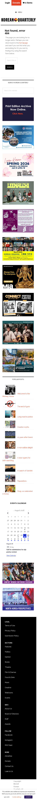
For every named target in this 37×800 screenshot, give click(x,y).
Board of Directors (12, 714)
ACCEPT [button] (28, 797)
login (7, 3)
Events (7, 698)
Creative (8, 688)
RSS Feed (8, 745)
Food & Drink (10, 677)
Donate (16, 3)
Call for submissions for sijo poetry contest (16, 550)
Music (7, 682)
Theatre (8, 667)
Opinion (8, 657)
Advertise (8, 756)
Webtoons (9, 693)
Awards (7, 724)
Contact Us (9, 766)
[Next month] (28, 513)
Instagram (9, 740)
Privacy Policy (10, 631)
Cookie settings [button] (16, 797)
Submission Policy (12, 636)
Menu (20, 12)
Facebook (8, 735)
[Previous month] (7, 513)
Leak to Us (9, 771)
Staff (6, 719)
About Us (8, 709)
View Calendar (11, 555)
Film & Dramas (10, 672)
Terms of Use (10, 626)
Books (7, 662)
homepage (23, 43)
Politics (7, 652)
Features (8, 647)
